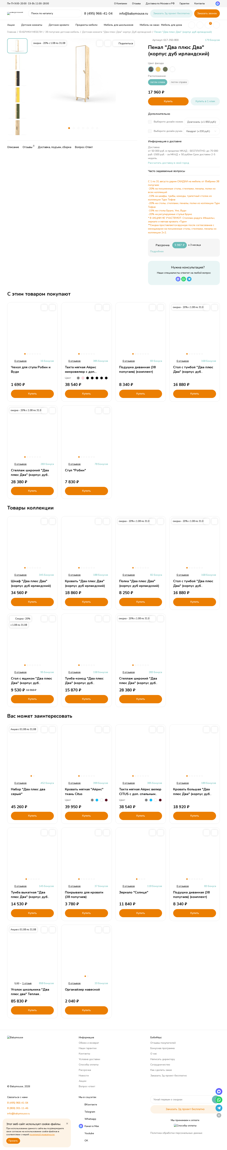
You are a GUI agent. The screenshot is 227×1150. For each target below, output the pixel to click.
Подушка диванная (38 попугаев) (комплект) (137, 369)
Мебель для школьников (118, 25)
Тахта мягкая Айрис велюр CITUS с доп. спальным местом (140, 793)
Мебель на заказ (149, 25)
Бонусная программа (162, 1048)
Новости (84, 1075)
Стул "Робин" (75, 470)
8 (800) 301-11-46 (17, 1108)
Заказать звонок (207, 13)
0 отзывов (20, 361)
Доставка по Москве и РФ (160, 3)
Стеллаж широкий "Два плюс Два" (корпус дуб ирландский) (30, 474)
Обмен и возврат (89, 1043)
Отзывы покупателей (163, 1043)
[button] (69, 128)
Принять (13, 1140)
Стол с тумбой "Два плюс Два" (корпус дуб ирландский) (193, 371)
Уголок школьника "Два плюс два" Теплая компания (30, 994)
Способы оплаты (89, 1064)
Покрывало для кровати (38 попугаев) (84, 894)
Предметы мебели (86, 25)
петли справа (179, 82)
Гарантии (184, 3)
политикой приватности (42, 1134)
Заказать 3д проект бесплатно (171, 13)
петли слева (157, 82)
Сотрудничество (160, 1064)
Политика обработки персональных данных (176, 1133)
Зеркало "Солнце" (133, 892)
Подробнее (157, 251)
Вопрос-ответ (87, 1086)
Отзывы (136, 3)
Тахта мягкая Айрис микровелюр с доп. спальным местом (80, 371)
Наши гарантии (88, 1048)
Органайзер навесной (82, 989)
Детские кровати (59, 25)
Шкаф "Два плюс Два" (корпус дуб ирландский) (31, 583)
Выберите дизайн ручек (168, 131)
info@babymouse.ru (133, 13)
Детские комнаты (31, 25)
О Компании (120, 3)
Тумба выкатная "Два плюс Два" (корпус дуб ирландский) (29, 897)
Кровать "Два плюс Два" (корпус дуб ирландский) (85, 583)
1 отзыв (27, 983)
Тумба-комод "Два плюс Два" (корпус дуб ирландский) (84, 683)
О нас (153, 1053)
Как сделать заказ (161, 1070)
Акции (11, 25)
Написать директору (162, 1059)
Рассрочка (85, 1070)
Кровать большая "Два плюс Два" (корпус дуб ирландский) (191, 793)
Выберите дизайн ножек (168, 121)
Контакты (199, 3)
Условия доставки (89, 1059)
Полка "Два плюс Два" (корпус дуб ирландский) (139, 583)
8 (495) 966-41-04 (98, 13)
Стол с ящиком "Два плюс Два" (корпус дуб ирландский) (31, 683)
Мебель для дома (171, 25)
